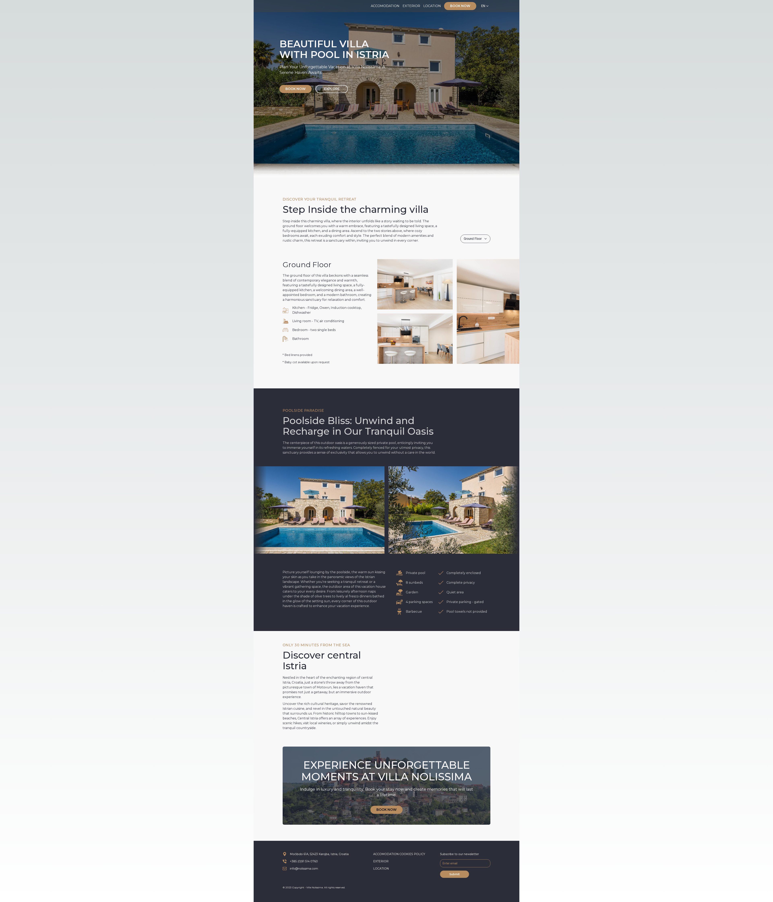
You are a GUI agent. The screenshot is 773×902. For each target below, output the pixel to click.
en (483, 6)
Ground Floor (473, 239)
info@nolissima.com (304, 868)
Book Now (460, 6)
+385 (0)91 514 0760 (304, 861)
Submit (454, 874)
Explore (332, 89)
